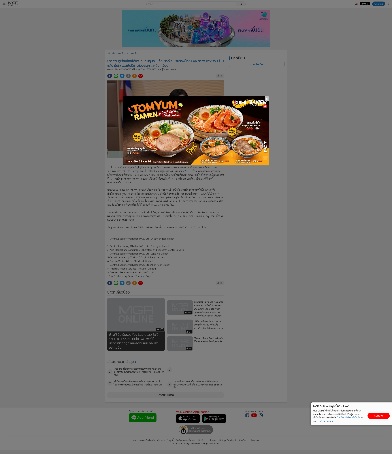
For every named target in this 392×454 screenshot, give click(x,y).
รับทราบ (378, 416)
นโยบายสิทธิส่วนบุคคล (323, 421)
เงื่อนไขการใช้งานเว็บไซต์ (348, 417)
